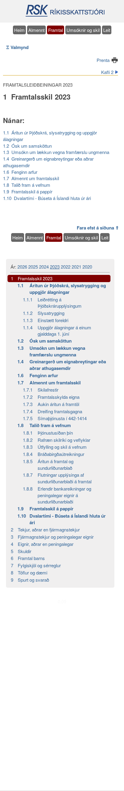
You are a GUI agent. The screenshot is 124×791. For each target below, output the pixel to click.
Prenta (103, 60)
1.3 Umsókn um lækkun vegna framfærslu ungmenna (56, 152)
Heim (19, 30)
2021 (76, 266)
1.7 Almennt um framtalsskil (31, 178)
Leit (106, 30)
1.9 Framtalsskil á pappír (27, 191)
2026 (22, 266)
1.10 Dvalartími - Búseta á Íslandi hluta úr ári (47, 198)
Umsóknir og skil (83, 30)
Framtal (55, 30)
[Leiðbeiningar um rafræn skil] (65, 16)
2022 (65, 266)
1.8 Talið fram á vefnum (26, 185)
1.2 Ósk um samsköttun (27, 146)
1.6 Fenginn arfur (20, 172)
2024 (44, 266)
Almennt (36, 30)
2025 (33, 266)
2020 (87, 266)
